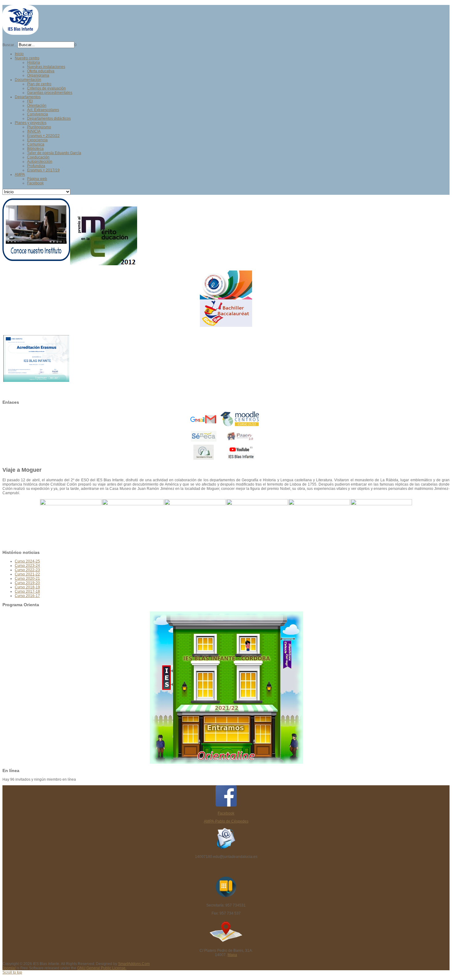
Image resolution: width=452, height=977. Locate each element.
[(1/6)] (70, 522)
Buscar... (9, 45)
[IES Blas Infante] (20, 32)
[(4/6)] (257, 522)
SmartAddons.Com (134, 964)
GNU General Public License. (101, 968)
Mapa (232, 955)
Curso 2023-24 (27, 565)
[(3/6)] (195, 522)
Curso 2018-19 (27, 587)
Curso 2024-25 (27, 561)
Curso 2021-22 (27, 574)
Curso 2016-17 (27, 596)
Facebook (226, 813)
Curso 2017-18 (27, 591)
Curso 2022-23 (27, 570)
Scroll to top (12, 972)
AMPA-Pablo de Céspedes (226, 821)
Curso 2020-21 (27, 578)
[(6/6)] (381, 522)
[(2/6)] (133, 522)
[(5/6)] (319, 522)
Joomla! (9, 968)
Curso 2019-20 (27, 583)
